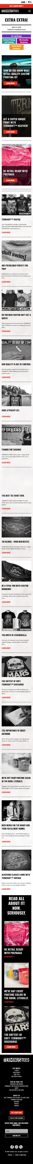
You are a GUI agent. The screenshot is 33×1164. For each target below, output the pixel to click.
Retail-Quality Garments (16, 47)
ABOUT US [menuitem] (16, 1095)
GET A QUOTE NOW (16, 6)
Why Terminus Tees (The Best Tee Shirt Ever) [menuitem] (16, 1098)
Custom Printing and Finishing (9, 41)
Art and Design (16, 36)
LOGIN (23, 2)
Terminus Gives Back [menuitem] (16, 1100)
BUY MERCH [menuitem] (16, 1068)
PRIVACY (10, 1155)
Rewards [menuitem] (16, 1102)
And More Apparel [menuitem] (16, 1076)
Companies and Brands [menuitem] (16, 1084)
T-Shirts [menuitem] (16, 1070)
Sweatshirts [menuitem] (16, 1072)
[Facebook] (12, 1147)
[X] (21, 1147)
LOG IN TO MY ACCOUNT (16, 1118)
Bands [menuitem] (16, 1088)
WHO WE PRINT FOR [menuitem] (16, 1082)
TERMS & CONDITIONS (20, 1155)
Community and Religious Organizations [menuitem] (16, 1086)
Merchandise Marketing (23, 41)
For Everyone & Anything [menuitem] (16, 1090)
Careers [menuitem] (16, 1106)
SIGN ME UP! (16, 1135)
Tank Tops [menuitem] (16, 1074)
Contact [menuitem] (16, 1104)
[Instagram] (16, 1147)
